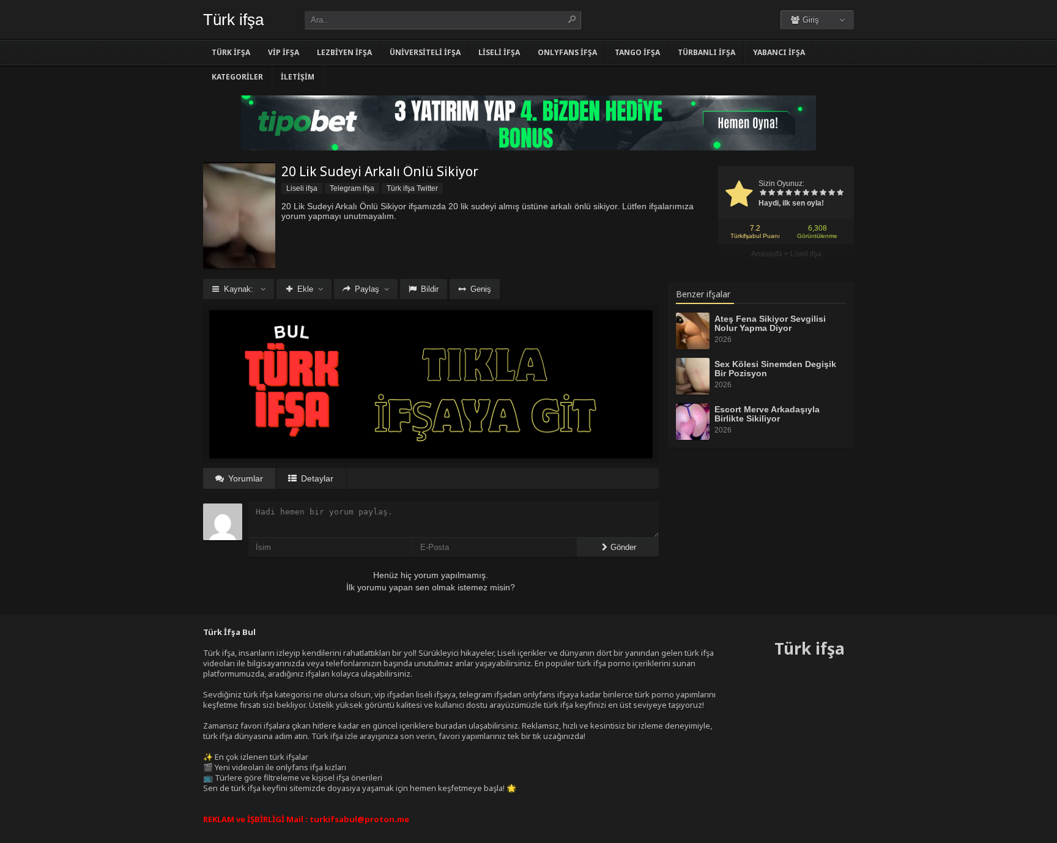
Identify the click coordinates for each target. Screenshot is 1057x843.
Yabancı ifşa (779, 52)
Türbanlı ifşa (706, 52)
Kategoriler (237, 77)
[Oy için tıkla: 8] (822, 193)
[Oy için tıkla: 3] (780, 193)
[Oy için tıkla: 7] (814, 193)
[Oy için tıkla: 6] (805, 193)
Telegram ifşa (352, 188)
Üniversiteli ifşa (425, 52)
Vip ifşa (283, 52)
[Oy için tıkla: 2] (771, 193)
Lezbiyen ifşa (344, 52)
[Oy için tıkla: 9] (831, 193)
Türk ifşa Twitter (412, 188)
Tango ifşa (637, 52)
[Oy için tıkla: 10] (840, 193)
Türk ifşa (233, 19)
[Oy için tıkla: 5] (797, 193)
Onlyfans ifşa (567, 52)
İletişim (297, 77)
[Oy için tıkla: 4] (788, 193)
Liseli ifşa (499, 52)
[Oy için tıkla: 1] (762, 193)
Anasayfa (766, 254)
